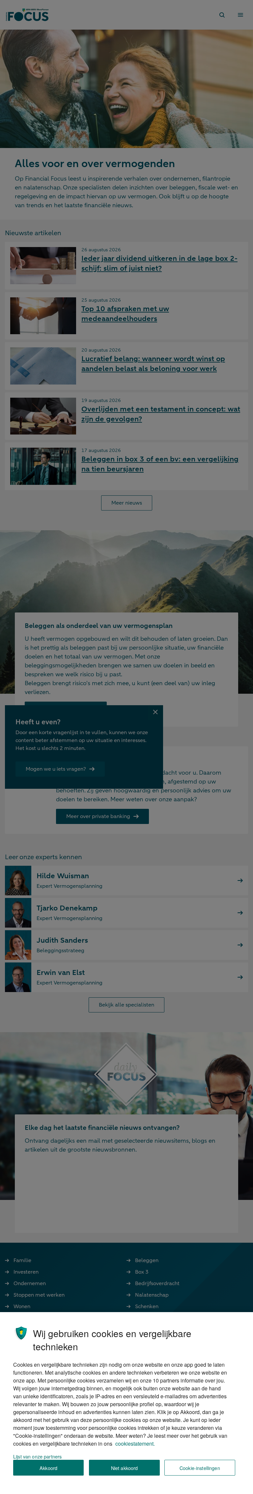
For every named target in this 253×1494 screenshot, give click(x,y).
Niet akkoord (124, 1467)
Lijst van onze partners (37, 1456)
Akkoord (48, 1467)
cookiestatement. (135, 1443)
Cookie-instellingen (200, 1467)
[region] (126, 1403)
